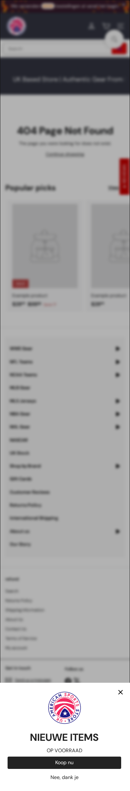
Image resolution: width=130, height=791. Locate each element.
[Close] (120, 692)
